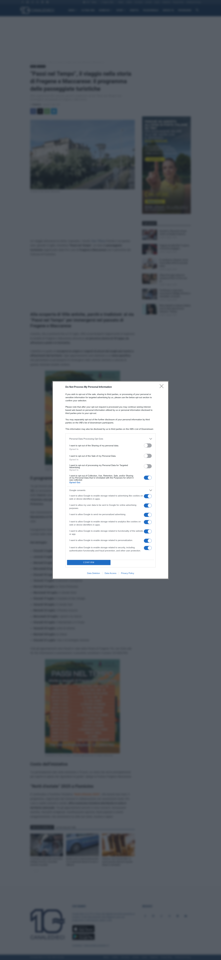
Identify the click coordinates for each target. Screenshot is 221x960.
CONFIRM (88, 562)
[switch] (148, 445)
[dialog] (110, 480)
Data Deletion (93, 573)
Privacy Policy (127, 573)
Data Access (110, 573)
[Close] (162, 387)
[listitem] (110, 438)
